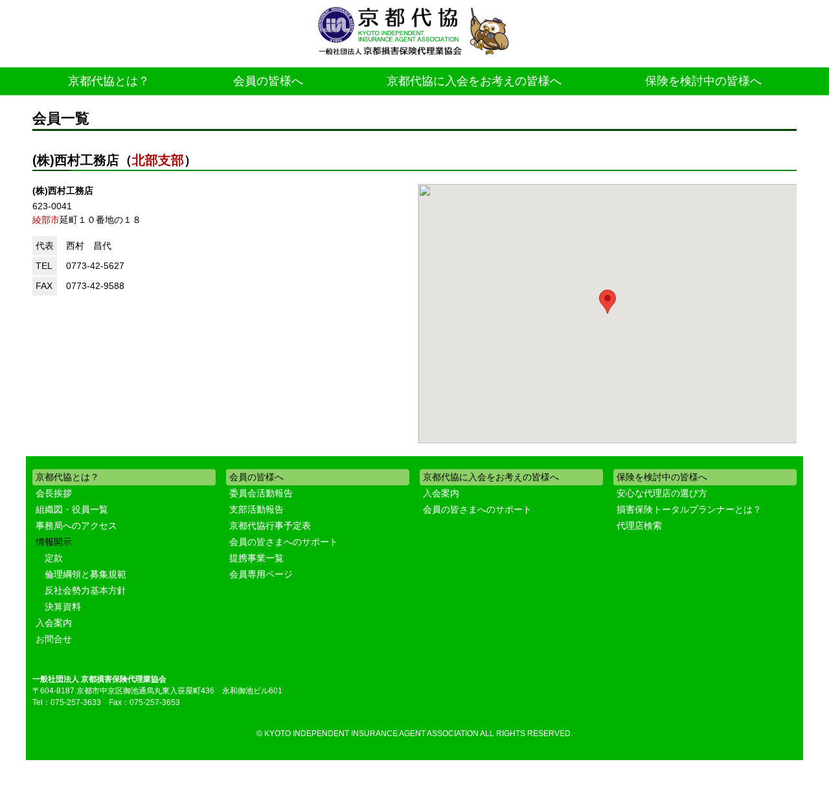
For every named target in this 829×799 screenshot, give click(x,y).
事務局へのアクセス (76, 525)
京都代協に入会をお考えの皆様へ (474, 81)
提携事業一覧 (256, 558)
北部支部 (158, 160)
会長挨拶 (54, 493)
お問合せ (54, 639)
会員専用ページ (261, 574)
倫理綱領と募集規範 (85, 574)
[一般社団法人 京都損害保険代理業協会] (414, 32)
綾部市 (46, 219)
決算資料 (63, 606)
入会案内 (54, 623)
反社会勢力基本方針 (85, 590)
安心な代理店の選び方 (662, 493)
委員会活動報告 (261, 493)
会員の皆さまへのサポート (283, 542)
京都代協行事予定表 (270, 525)
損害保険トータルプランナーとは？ (689, 509)
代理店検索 (639, 525)
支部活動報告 (256, 509)
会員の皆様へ (268, 81)
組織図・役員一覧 (72, 509)
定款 (54, 558)
